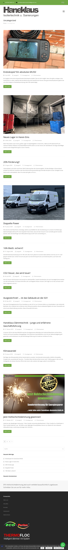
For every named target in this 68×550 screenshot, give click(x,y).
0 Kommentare (37, 75)
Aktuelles (5, 504)
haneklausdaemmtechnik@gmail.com (27, 2)
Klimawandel (9, 350)
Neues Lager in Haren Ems (16, 137)
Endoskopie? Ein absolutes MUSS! (19, 71)
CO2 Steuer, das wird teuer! (16, 272)
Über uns (5, 500)
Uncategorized (25, 75)
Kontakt (5, 507)
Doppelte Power (11, 223)
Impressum (6, 511)
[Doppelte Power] (34, 219)
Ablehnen (49, 548)
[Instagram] (63, 2)
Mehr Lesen (7, 86)
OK (42, 548)
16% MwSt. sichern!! (13, 248)
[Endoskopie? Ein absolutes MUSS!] (34, 67)
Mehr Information (59, 548)
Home (4, 23)
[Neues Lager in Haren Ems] (34, 133)
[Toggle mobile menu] (64, 11)
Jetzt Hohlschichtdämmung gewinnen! (22, 416)
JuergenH (16, 75)
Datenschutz (6, 515)
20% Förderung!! (11, 161)
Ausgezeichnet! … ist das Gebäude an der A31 (25, 297)
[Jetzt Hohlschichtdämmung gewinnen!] (34, 412)
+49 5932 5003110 (9, 2)
